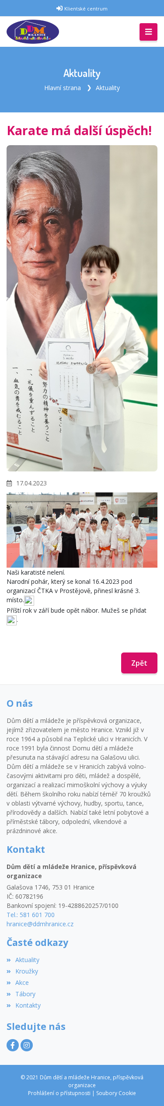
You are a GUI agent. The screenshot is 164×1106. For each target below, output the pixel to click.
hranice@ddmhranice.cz (40, 924)
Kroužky (26, 971)
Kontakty (28, 1005)
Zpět (139, 663)
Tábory (25, 994)
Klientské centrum (86, 8)
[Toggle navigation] (148, 32)
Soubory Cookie (116, 1093)
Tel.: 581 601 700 (31, 915)
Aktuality (108, 88)
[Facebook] (13, 1045)
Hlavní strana (62, 88)
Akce (22, 982)
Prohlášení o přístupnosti (59, 1093)
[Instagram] (27, 1045)
